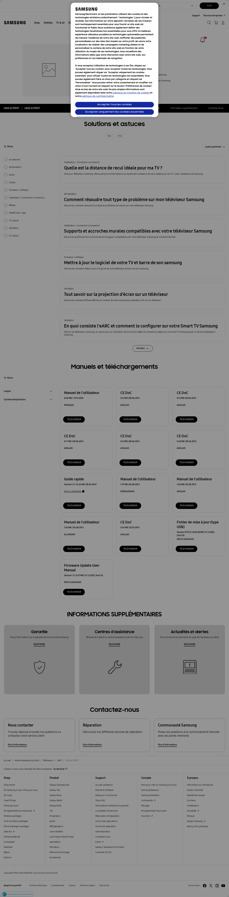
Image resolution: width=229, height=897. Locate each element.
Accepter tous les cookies (114, 104)
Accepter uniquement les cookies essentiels (114, 112)
